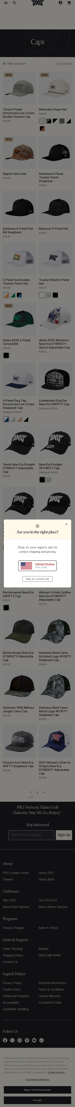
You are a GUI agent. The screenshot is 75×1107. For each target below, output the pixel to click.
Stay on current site (37, 578)
